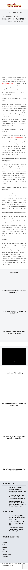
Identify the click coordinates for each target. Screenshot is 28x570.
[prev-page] (12, 337)
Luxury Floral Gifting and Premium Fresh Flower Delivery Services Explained (17, 497)
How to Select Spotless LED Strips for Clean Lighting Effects (14, 312)
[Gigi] (7, 13)
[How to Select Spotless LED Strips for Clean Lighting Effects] (14, 302)
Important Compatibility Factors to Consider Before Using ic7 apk (14, 291)
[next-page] (15, 337)
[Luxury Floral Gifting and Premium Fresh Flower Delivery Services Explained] (5, 497)
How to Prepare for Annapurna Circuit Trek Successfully (14, 470)
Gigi (10, 12)
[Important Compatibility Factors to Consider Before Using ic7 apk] (14, 282)
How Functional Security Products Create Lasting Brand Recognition (14, 332)
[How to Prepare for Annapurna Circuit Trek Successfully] (14, 454)
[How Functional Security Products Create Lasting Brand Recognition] (14, 323)
